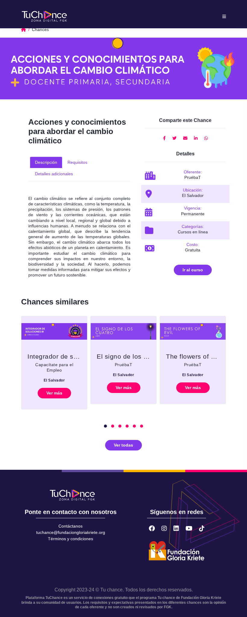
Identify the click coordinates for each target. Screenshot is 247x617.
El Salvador (54, 380)
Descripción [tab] (46, 162)
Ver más (54, 393)
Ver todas (123, 445)
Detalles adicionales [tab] (54, 173)
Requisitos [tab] (77, 162)
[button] (105, 426)
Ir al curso (193, 269)
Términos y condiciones (70, 538)
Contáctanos (70, 526)
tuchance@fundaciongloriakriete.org (70, 532)
